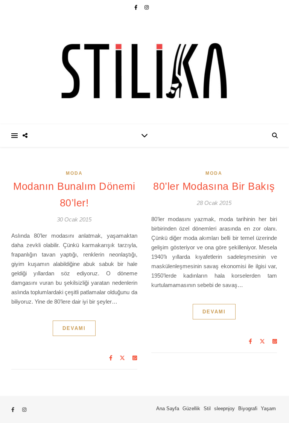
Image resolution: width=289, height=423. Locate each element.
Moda (74, 173)
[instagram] (146, 7)
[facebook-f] (136, 7)
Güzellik (191, 408)
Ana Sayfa (167, 408)
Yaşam (268, 408)
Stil (207, 408)
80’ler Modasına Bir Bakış (214, 186)
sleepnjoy (224, 408)
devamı (74, 328)
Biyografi (247, 408)
